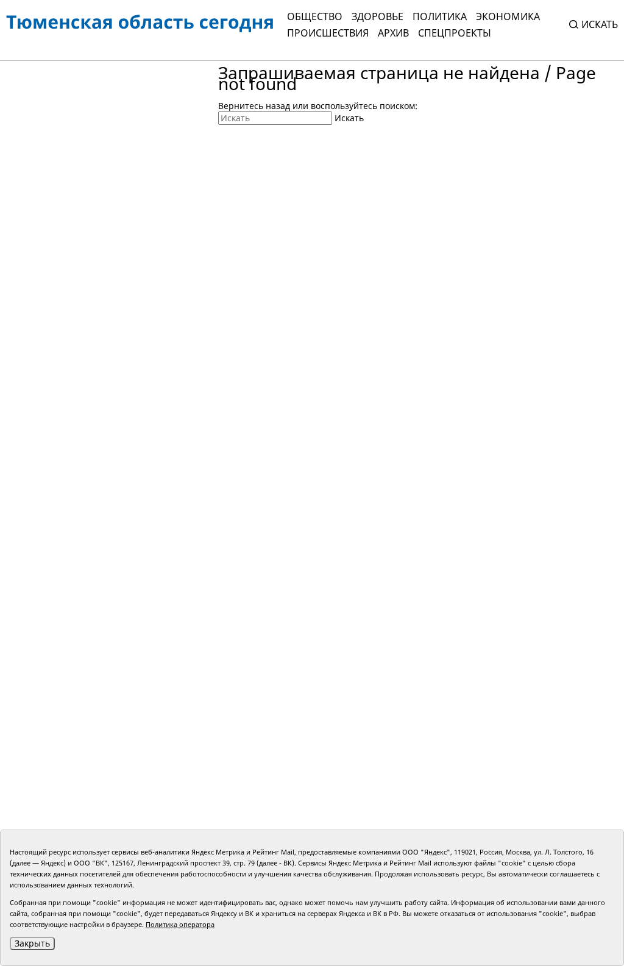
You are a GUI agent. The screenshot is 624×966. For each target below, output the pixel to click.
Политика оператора (180, 924)
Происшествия (328, 33)
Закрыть (32, 943)
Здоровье (377, 16)
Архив (393, 33)
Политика (440, 16)
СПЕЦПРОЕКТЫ (454, 33)
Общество (314, 16)
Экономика (508, 16)
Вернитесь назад (254, 105)
